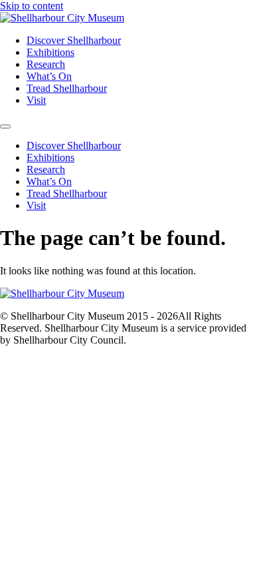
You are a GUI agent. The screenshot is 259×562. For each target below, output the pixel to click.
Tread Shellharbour (67, 88)
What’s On (49, 76)
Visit (36, 100)
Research (46, 64)
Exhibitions (50, 52)
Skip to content (31, 5)
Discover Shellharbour (74, 40)
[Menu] (5, 127)
